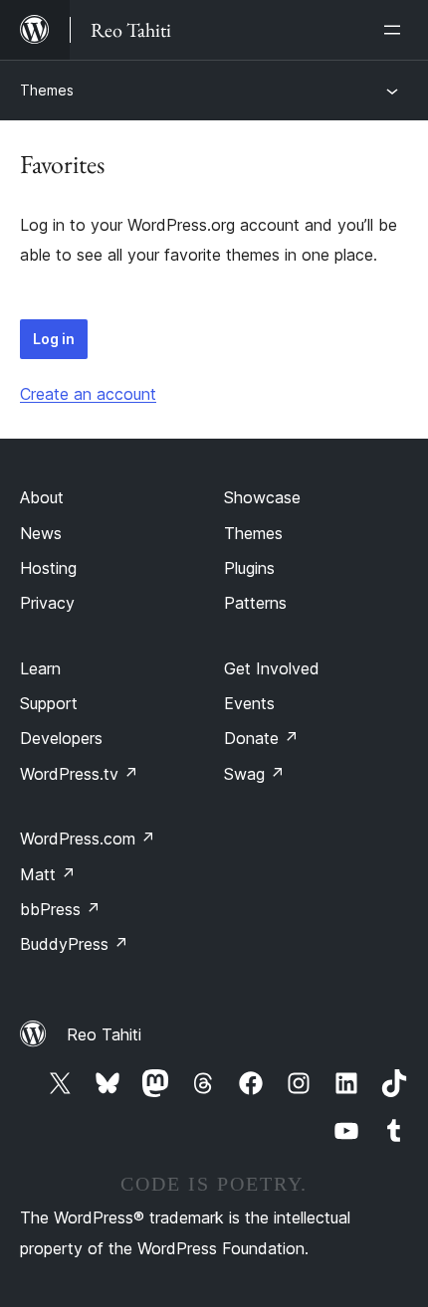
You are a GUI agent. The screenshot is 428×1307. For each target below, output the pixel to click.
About (42, 497)
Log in (54, 338)
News (41, 533)
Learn (40, 668)
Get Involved (272, 668)
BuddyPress (74, 944)
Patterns (255, 603)
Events (249, 703)
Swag (254, 774)
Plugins (249, 568)
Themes (47, 90)
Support (49, 703)
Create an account (88, 394)
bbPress (60, 909)
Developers (61, 738)
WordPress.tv (79, 774)
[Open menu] (396, 30)
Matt (48, 874)
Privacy (47, 603)
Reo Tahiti (104, 1034)
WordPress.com (87, 838)
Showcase (262, 497)
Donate (261, 738)
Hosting (48, 568)
